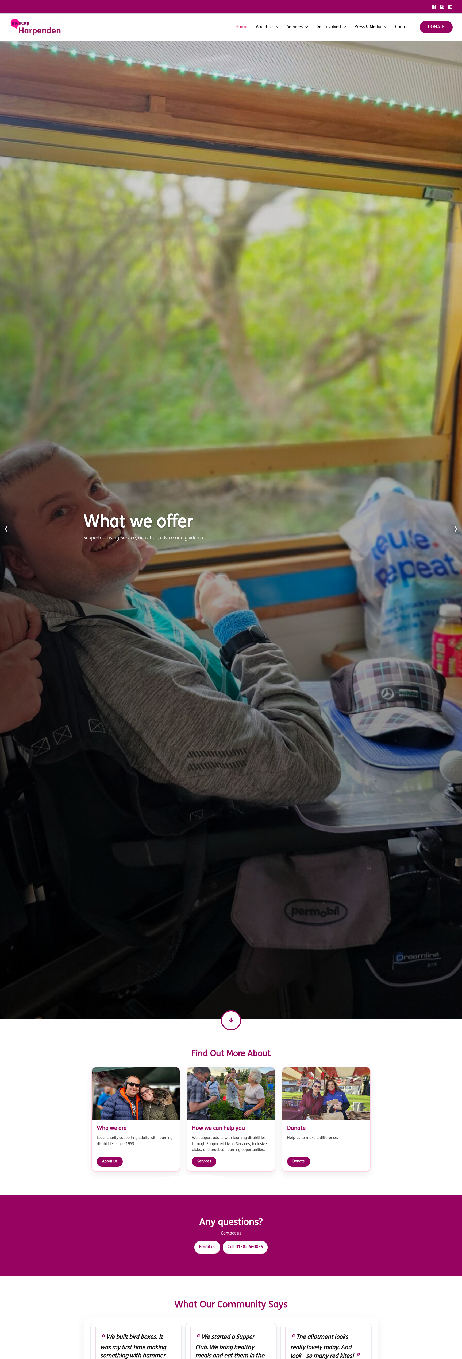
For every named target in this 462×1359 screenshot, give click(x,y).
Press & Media (368, 27)
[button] (276, 27)
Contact (402, 27)
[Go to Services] (231, 530)
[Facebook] (434, 6)
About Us (264, 27)
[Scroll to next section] (231, 1020)
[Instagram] (442, 6)
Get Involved (329, 27)
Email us (207, 1247)
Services (295, 27)
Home (241, 27)
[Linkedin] (450, 6)
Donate (298, 1161)
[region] (231, 530)
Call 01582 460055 (245, 1247)
